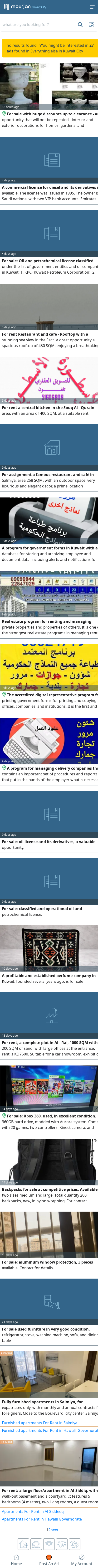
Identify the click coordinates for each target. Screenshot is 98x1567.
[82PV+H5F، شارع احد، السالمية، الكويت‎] (4, 1116)
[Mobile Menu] (92, 7)
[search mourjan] (79, 24)
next (54, 1530)
